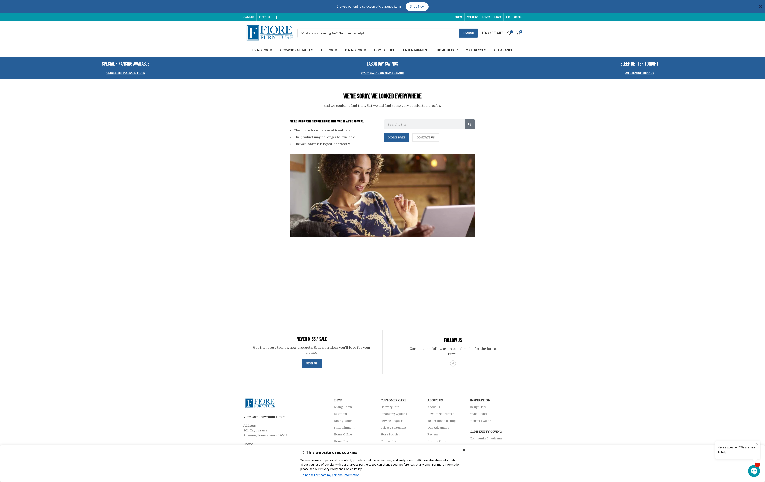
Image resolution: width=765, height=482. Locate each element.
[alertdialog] (382, 6)
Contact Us (388, 441)
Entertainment (416, 50)
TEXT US (264, 17)
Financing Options (394, 414)
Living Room (262, 50)
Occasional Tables (296, 50)
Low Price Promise (440, 414)
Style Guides (478, 414)
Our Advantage (438, 427)
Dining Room (355, 50)
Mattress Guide (480, 421)
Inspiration (480, 400)
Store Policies (390, 434)
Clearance (503, 50)
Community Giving (486, 431)
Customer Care (393, 400)
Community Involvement (487, 438)
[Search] (470, 124)
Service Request (392, 421)
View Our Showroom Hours (264, 417)
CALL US (248, 17)
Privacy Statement (393, 427)
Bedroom (329, 50)
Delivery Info (390, 407)
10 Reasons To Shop (441, 421)
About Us (435, 400)
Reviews (433, 434)
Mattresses (476, 50)
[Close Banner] (760, 6)
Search (468, 33)
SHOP (338, 400)
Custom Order (437, 441)
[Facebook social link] (276, 17)
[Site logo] (268, 33)
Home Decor (447, 50)
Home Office (384, 50)
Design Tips (478, 407)
